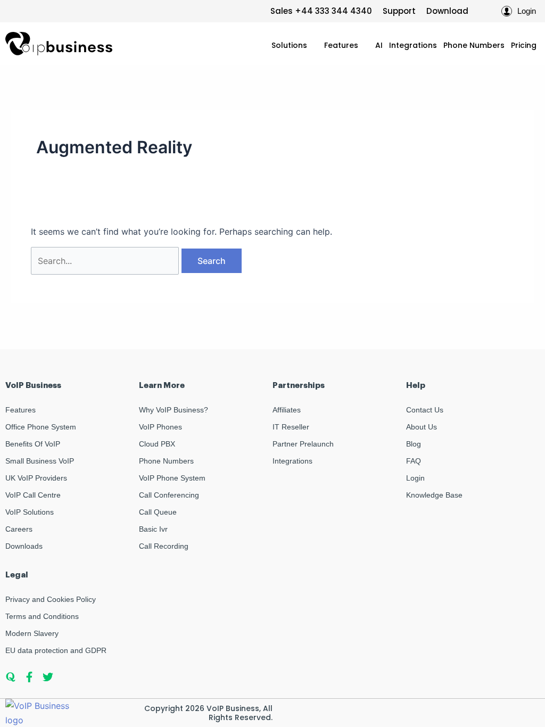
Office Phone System (40, 427)
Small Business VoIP (39, 461)
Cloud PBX (157, 444)
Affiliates (286, 410)
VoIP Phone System (172, 478)
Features (341, 45)
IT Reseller (290, 427)
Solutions (289, 45)
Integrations (413, 45)
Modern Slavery (32, 633)
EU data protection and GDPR (55, 650)
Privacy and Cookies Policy (50, 599)
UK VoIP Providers (36, 478)
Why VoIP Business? (173, 410)
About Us (421, 427)
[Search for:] (106, 260)
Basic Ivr (153, 529)
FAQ (413, 461)
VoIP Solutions (29, 512)
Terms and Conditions (42, 616)
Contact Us (424, 410)
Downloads (24, 546)
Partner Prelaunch (303, 444)
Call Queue (158, 512)
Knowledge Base (434, 495)
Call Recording (163, 546)
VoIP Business (233, 708)
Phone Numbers (474, 45)
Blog (413, 444)
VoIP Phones (160, 427)
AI (379, 45)
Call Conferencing (169, 495)
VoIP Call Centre (33, 495)
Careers (18, 529)
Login (415, 478)
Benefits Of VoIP (32, 444)
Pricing (523, 45)
